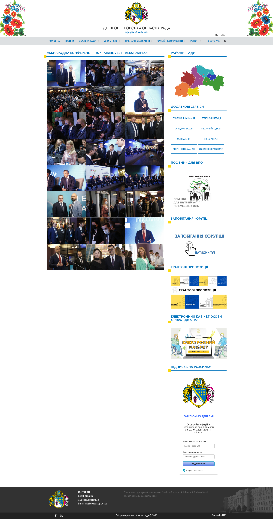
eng (223, 35)
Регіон (194, 41)
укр (217, 35)
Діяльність (111, 41)
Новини (69, 41)
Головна (54, 41)
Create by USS (219, 515)
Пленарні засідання (137, 41)
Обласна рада (87, 41)
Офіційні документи (170, 41)
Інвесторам (213, 41)
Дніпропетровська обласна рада (136, 28)
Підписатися (198, 463)
